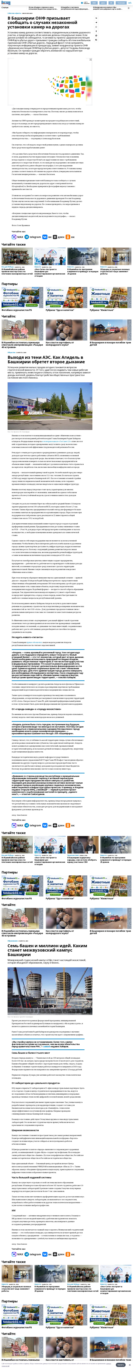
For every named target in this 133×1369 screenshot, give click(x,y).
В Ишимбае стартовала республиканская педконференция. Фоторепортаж (74, 8)
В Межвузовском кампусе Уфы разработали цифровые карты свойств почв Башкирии (108, 8)
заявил (46, 1046)
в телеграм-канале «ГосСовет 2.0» (56, 441)
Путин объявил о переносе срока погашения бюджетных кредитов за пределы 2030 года (42, 8)
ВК (111, 3)
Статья (5, 7)
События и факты (14, 13)
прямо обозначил (34, 642)
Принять (121, 1365)
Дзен (103, 3)
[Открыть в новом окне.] (17, 237)
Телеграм (121, 3)
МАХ (94, 3)
